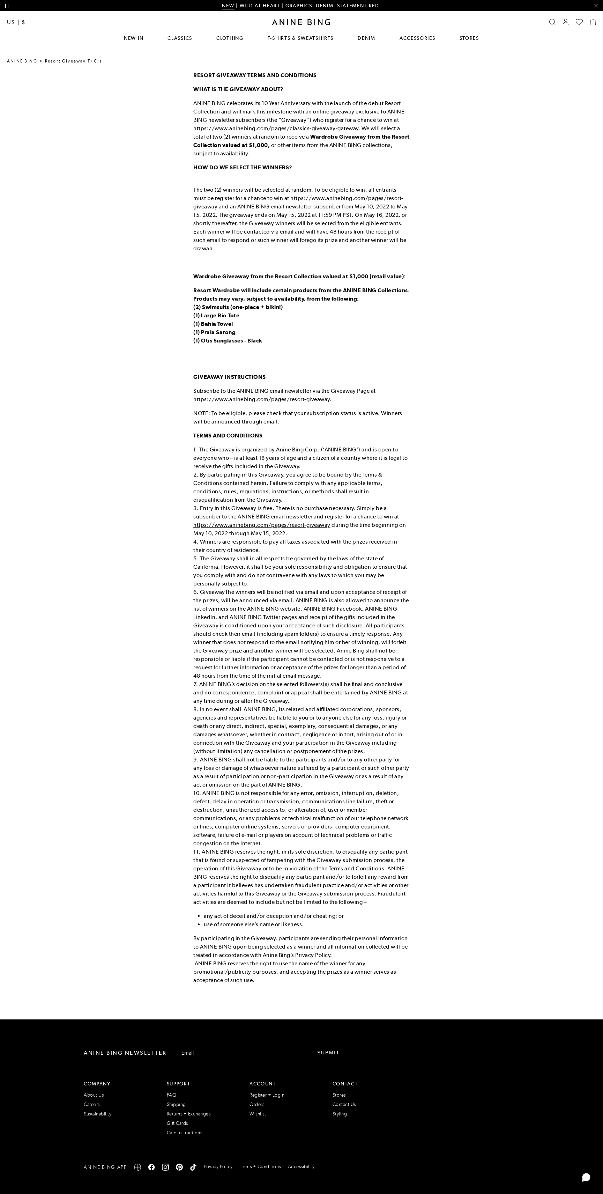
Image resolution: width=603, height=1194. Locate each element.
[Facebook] (151, 1168)
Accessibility (301, 1167)
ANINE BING (22, 61)
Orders (257, 1104)
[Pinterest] (179, 1168)
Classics (180, 38)
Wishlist (258, 1114)
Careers (92, 1104)
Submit (328, 1052)
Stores (469, 38)
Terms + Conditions (260, 1167)
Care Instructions (184, 1133)
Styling (340, 1114)
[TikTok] (193, 1168)
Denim (366, 38)
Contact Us (344, 1104)
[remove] (596, 6)
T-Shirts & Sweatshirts (301, 38)
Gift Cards (177, 1123)
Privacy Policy (218, 1167)
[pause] (6, 6)
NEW (228, 5)
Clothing (230, 38)
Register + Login (267, 1095)
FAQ (172, 1095)
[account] (566, 22)
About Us (94, 1095)
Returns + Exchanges (189, 1114)
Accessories (418, 38)
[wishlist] (579, 22)
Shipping (176, 1104)
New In (133, 38)
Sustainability (97, 1114)
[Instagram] (165, 1168)
